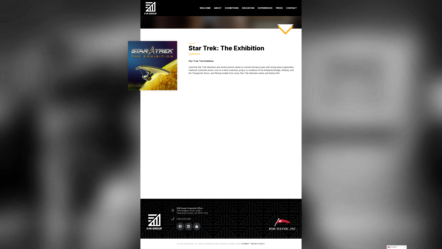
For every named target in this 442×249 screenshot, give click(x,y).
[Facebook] (180, 226)
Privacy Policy (258, 244)
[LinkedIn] (188, 226)
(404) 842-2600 (184, 219)
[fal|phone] (174, 219)
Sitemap (245, 244)
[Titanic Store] (197, 226)
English (393, 247)
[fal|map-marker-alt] (174, 210)
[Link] (150, 8)
